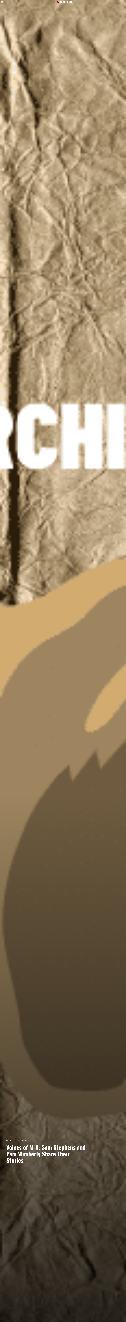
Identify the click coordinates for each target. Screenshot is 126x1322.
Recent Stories (22, 1141)
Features (10, 1141)
